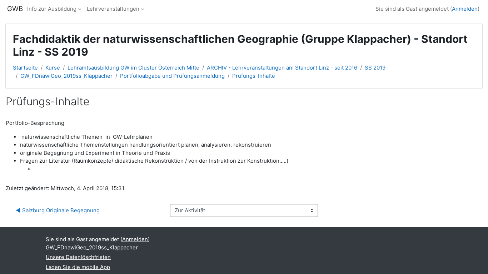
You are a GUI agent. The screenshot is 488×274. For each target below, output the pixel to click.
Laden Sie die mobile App (78, 267)
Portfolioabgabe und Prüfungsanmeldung (172, 75)
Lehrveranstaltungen (113, 8)
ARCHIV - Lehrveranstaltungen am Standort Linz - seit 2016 (282, 67)
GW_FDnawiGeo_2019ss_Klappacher (66, 75)
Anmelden (465, 8)
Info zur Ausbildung (51, 8)
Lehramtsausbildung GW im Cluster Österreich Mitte (133, 67)
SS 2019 (375, 67)
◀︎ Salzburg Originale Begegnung (58, 210)
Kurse (52, 67)
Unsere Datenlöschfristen (78, 257)
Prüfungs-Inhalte (253, 75)
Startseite (25, 67)
